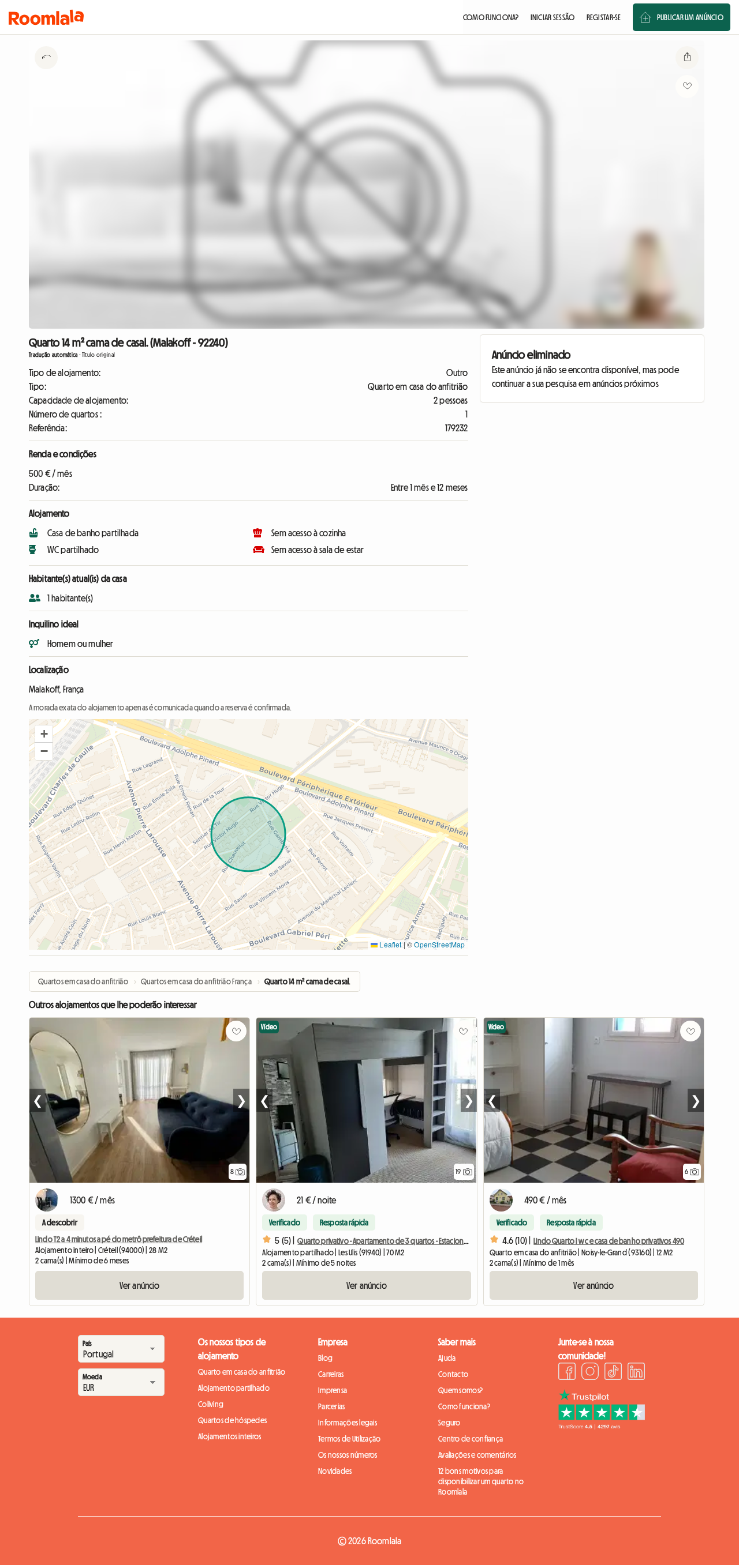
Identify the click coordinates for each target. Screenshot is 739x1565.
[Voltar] (46, 72)
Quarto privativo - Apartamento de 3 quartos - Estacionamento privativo (407, 1241)
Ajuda (447, 1358)
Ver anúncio (140, 1285)
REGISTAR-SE (604, 17)
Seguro (449, 1423)
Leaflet (389, 944)
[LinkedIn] (636, 1373)
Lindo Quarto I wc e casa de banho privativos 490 (608, 1241)
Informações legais (347, 1423)
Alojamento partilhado (234, 1388)
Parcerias (331, 1406)
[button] (44, 734)
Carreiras (331, 1374)
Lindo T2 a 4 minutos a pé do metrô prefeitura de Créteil (118, 1239)
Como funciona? (464, 1406)
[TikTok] (613, 1373)
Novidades (335, 1471)
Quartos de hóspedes (232, 1420)
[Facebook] (567, 1373)
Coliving (210, 1404)
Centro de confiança (470, 1439)
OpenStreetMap (439, 944)
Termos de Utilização (349, 1439)
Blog (325, 1358)
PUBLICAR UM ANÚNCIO (690, 17)
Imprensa (332, 1390)
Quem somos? (460, 1390)
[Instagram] (590, 1373)
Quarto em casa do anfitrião (242, 1372)
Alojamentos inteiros (230, 1436)
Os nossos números (348, 1455)
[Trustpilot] (601, 1426)
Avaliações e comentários (477, 1455)
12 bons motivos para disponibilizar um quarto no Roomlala (481, 1481)
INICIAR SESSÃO (553, 17)
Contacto (453, 1374)
